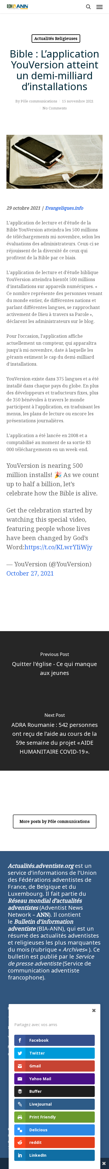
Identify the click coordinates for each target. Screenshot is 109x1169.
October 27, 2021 (30, 573)
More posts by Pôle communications (55, 821)
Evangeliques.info (64, 208)
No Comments (54, 108)
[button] (99, 6)
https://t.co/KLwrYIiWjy (59, 547)
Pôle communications (39, 101)
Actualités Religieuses (55, 38)
